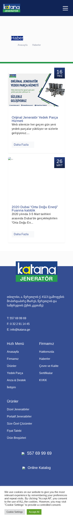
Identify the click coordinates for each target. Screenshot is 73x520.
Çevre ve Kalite (48, 365)
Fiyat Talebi (14, 430)
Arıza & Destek (16, 380)
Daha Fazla (22, 144)
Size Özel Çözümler (19, 423)
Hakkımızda (46, 351)
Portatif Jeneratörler (19, 416)
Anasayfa (22, 45)
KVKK (43, 380)
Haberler (36, 45)
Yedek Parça (15, 373)
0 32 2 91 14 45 (20, 323)
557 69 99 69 (18, 318)
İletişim (11, 387)
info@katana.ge (20, 329)
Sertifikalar (46, 373)
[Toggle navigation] (65, 8)
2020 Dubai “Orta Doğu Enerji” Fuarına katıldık (35, 208)
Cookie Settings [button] (15, 512)
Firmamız (13, 358)
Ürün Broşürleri (16, 437)
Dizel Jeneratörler (18, 409)
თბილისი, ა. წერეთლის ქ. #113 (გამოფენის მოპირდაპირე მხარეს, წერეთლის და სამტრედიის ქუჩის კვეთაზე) (35, 301)
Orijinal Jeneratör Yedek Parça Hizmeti (35, 119)
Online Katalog (39, 468)
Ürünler (11, 365)
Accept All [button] (34, 512)
